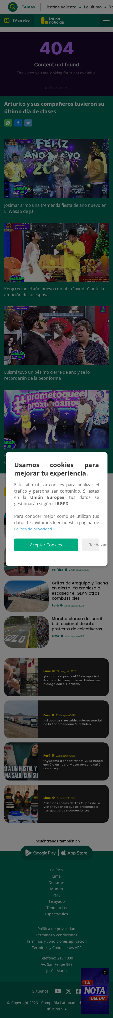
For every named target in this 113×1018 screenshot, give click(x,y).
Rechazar (94, 545)
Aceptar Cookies (46, 545)
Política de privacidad (33, 528)
